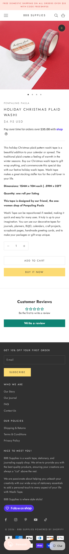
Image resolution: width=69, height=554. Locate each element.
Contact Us (10, 410)
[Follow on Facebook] (6, 520)
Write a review (34, 323)
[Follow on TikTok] (46, 520)
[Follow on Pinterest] (26, 520)
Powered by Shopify (49, 529)
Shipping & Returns (15, 428)
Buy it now (34, 272)
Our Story (9, 391)
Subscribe (17, 372)
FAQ (6, 404)
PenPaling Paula (17, 103)
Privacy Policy (12, 440)
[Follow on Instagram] (16, 520)
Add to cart (34, 260)
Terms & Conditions (15, 434)
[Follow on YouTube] (36, 520)
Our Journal (10, 398)
